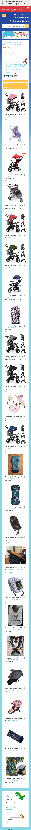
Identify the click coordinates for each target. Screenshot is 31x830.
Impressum (9, 799)
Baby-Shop (16, 42)
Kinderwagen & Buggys (9, 44)
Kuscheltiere (9, 816)
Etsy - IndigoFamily (13, 327)
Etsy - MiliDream (12, 478)
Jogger (19, 44)
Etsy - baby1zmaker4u (14, 629)
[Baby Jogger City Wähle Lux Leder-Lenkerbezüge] (24, 658)
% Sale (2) (6, 87)
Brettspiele (9, 812)
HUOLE (9, 176)
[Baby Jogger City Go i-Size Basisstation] (24, 537)
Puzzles (8, 822)
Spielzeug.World (7, 42)
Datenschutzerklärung (12, 803)
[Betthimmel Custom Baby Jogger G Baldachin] (24, 779)
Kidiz (9, 116)
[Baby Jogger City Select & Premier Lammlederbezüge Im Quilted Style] (24, 567)
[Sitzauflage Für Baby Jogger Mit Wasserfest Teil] (24, 748)
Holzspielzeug (10, 826)
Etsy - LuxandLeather (13, 659)
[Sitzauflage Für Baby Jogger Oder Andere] (24, 477)
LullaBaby (10, 418)
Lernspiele (9, 819)
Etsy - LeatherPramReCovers (15, 569)
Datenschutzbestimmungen (9, 5)
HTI (8, 146)
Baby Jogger (11, 539)
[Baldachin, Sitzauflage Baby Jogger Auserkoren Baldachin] (24, 718)
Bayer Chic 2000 (12, 207)
